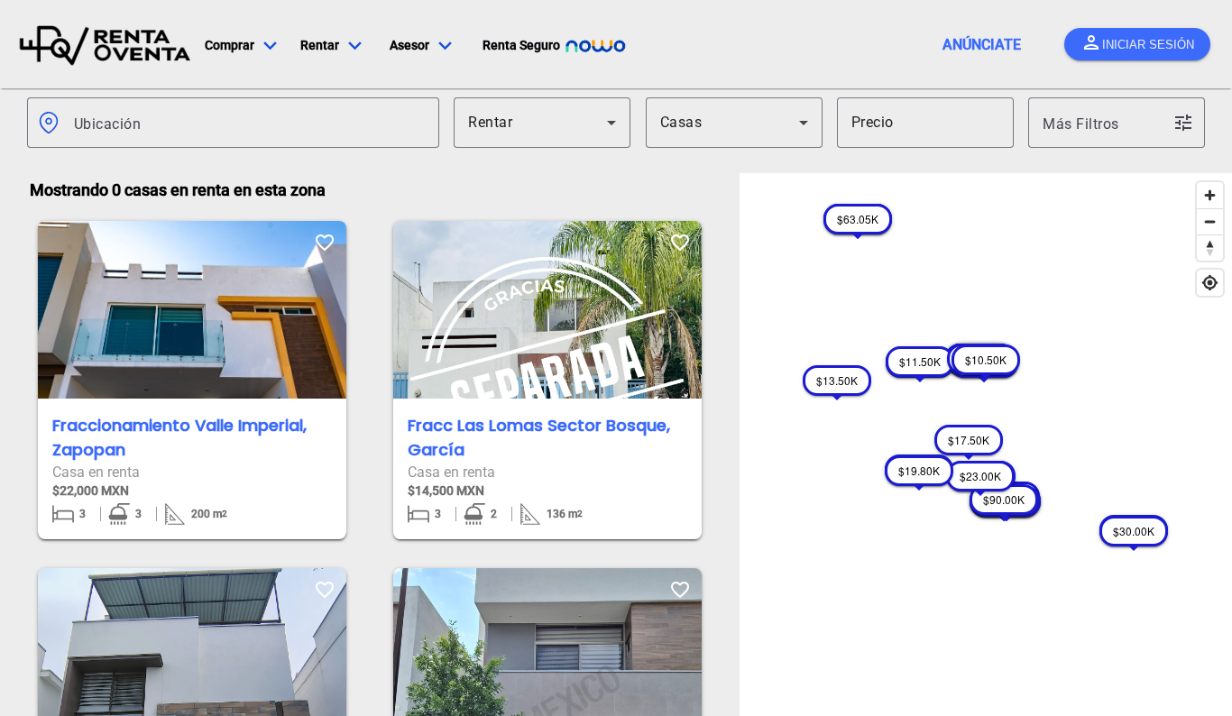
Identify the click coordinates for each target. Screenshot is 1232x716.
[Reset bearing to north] (1210, 247)
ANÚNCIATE (981, 44)
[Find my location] (1210, 283)
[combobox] (249, 122)
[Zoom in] (1210, 195)
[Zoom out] (1210, 221)
